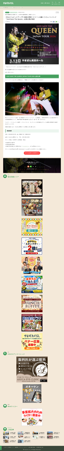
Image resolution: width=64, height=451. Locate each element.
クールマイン (25, 146)
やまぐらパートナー (13, 12)
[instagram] (28, 166)
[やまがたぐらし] (8, 3)
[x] (55, 21)
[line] (56, 21)
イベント (7, 12)
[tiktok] (36, 166)
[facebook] (53, 21)
